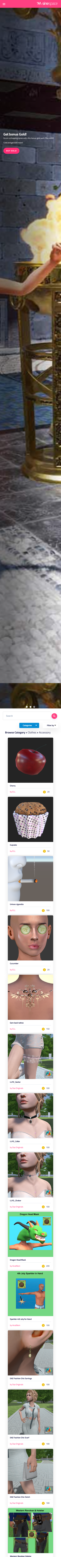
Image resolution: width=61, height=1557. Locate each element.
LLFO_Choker (15, 1201)
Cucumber (14, 964)
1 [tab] (27, 707)
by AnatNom (15, 1266)
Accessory (45, 732)
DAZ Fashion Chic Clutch (20, 1497)
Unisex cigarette (17, 904)
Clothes (32, 732)
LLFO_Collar (15, 1141)
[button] (4, 4)
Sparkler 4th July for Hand (20, 1319)
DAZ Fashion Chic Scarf (19, 1438)
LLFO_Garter (15, 1082)
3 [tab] (34, 707)
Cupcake (13, 845)
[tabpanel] (30, 358)
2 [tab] (30, 707)
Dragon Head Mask (18, 1260)
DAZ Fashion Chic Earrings (21, 1379)
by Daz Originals (16, 1088)
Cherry (12, 786)
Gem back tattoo (17, 1023)
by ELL (12, 792)
